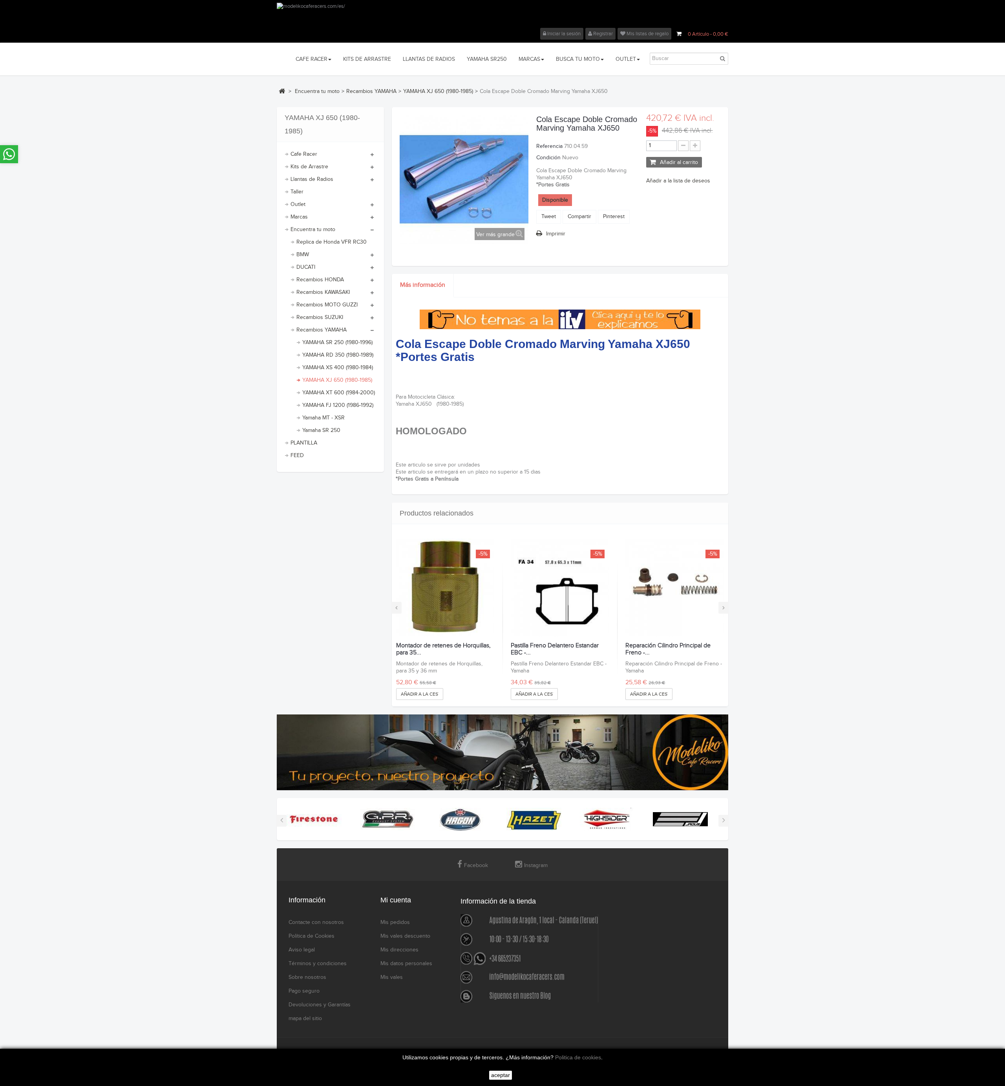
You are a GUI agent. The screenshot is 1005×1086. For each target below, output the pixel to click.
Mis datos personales (406, 963)
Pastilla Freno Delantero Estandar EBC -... (555, 649)
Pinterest (614, 216)
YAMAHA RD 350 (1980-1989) (337, 355)
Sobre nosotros (307, 977)
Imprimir (555, 234)
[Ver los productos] (314, 819)
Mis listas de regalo (647, 34)
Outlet (298, 204)
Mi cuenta (395, 900)
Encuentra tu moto (313, 229)
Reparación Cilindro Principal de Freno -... (668, 649)
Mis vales (391, 977)
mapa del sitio (305, 1018)
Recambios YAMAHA (321, 330)
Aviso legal (302, 950)
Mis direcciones (399, 950)
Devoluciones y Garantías (320, 1005)
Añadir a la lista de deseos (678, 181)
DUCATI (305, 267)
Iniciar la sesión (563, 34)
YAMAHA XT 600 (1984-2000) (338, 393)
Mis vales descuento (405, 936)
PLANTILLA (304, 443)
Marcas (299, 217)
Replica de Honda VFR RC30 (331, 242)
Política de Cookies (311, 936)
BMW (302, 254)
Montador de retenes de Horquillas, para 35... (443, 649)
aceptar (500, 1075)
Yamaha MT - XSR (323, 418)
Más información (422, 285)
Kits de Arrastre (309, 167)
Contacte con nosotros (316, 922)
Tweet (548, 216)
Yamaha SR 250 (321, 430)
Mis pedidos (395, 922)
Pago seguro (304, 991)
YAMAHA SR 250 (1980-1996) (337, 342)
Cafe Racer (304, 154)
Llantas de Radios (312, 179)
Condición (548, 158)
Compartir (579, 216)
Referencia (549, 146)
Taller (297, 192)
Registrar (602, 34)
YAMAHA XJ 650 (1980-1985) (337, 380)
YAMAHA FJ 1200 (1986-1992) (337, 405)
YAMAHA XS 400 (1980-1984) (337, 367)
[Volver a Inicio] (282, 91)
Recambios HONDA (320, 280)
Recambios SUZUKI (319, 317)
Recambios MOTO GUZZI (327, 305)
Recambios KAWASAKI (323, 292)
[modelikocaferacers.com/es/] (502, 15)
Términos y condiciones (318, 963)
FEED (297, 455)
